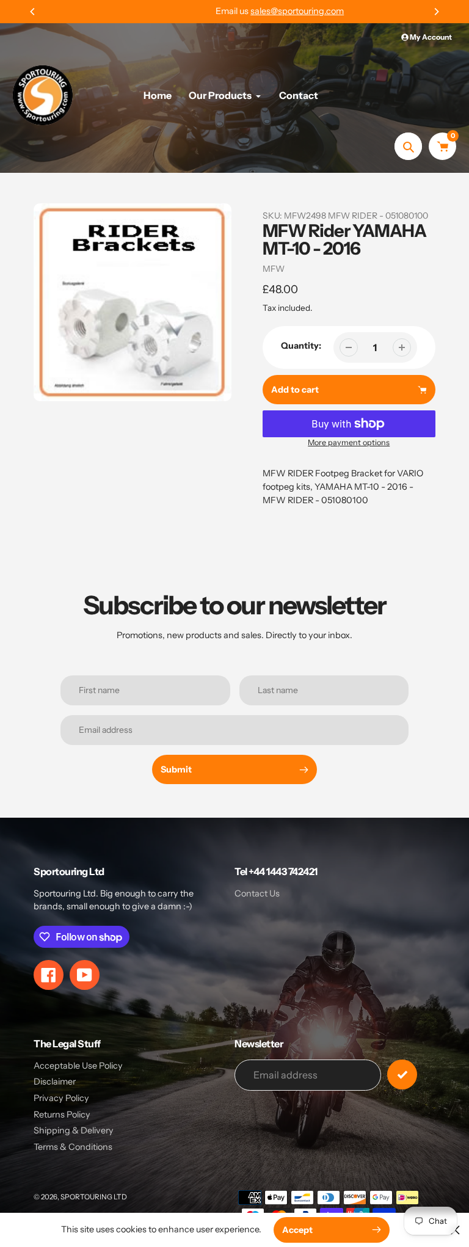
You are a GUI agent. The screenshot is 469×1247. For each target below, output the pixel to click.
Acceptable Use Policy (78, 1065)
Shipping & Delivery (74, 1130)
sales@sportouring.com (252, 10)
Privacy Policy (61, 1097)
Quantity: (301, 345)
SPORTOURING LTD (93, 1197)
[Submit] (402, 1074)
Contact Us (257, 893)
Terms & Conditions (73, 1146)
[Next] (436, 11)
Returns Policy (62, 1114)
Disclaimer (55, 1081)
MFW (274, 268)
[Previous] (33, 11)
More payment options (349, 442)
